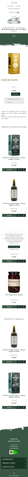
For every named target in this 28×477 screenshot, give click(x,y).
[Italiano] (12, 3)
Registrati (11, 6)
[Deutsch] (16, 3)
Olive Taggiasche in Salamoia (14, 295)
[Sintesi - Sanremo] (14, 473)
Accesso (18, 6)
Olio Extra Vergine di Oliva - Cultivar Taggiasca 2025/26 (14, 158)
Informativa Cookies (14, 249)
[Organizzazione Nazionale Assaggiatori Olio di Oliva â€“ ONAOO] (14, 453)
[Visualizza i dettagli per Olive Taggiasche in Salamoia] (14, 281)
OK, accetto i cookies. (14, 246)
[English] (14, 3)
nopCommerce (16, 475)
